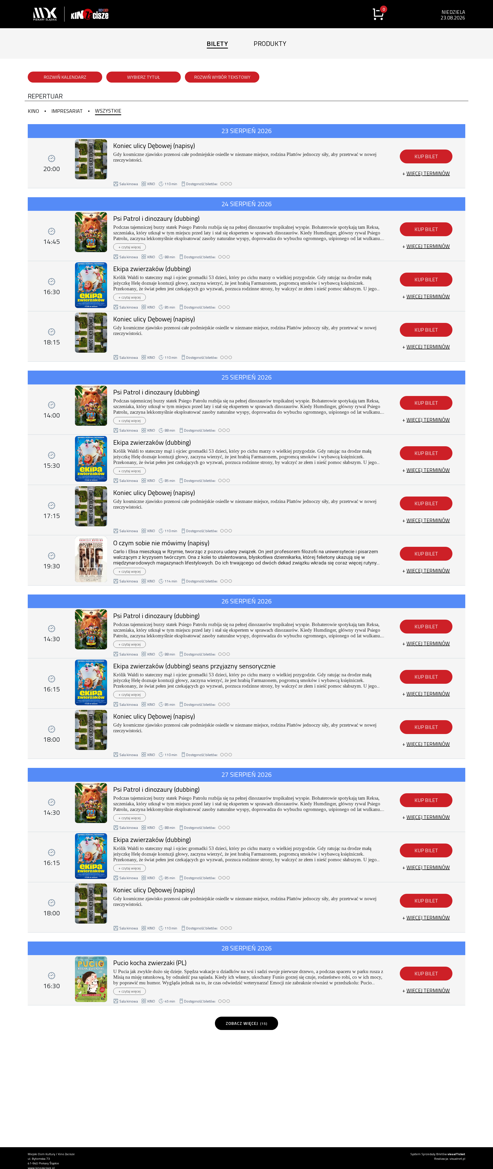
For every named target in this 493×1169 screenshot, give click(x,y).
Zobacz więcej (246, 1023)
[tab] (33, 111)
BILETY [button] (217, 43)
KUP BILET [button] (426, 156)
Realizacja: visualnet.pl (449, 1158)
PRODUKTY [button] (270, 43)
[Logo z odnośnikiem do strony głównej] (40, 14)
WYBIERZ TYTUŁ (143, 77)
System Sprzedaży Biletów (437, 1154)
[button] (426, 173)
